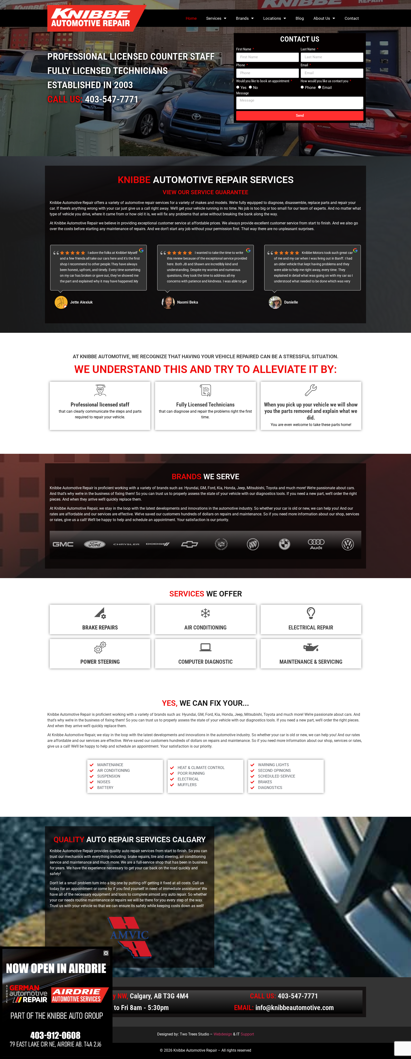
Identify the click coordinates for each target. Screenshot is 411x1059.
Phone (241, 65)
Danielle (184, 302)
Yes (243, 87)
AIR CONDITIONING (205, 627)
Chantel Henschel (299, 302)
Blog (300, 18)
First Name (244, 49)
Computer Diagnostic (205, 662)
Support (247, 1034)
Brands (242, 18)
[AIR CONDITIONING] (205, 613)
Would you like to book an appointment (263, 81)
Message (242, 93)
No (255, 87)
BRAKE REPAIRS (100, 627)
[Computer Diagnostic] (205, 647)
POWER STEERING (100, 662)
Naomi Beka (80, 302)
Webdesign (223, 1034)
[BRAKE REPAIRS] (100, 613)
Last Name (308, 49)
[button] (106, 953)
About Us (321, 18)
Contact (352, 18)
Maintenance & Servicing (310, 662)
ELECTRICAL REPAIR (311, 627)
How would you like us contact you (325, 81)
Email (305, 65)
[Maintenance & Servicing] (311, 647)
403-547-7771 (112, 99)
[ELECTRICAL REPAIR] (311, 613)
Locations (272, 18)
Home (191, 18)
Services (213, 18)
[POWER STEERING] (100, 647)
